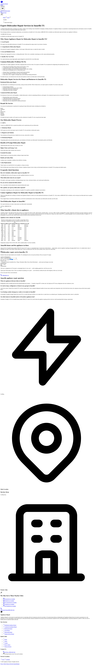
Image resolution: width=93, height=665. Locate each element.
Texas (8, 17)
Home (4, 17)
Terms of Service (8, 646)
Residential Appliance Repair (10, 625)
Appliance (3, 257)
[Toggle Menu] (2, 14)
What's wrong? (4, 258)
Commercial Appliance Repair (11, 626)
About (6, 641)
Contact (6, 643)
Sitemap (17, 663)
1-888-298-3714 (5, 275)
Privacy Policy (7, 644)
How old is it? (5, 259)
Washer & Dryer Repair (9, 634)
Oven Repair (7, 630)
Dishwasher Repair (8, 632)
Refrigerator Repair (8, 628)
